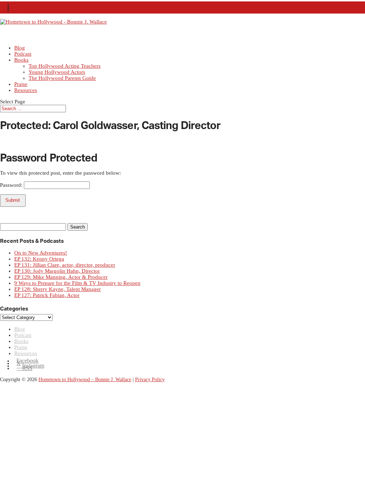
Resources (25, 90)
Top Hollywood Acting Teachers (65, 66)
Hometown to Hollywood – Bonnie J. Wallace (84, 379)
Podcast (22, 335)
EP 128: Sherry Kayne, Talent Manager (57, 289)
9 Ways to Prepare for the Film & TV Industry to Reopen (77, 283)
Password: (12, 185)
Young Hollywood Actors (57, 72)
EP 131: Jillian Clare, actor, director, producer (64, 265)
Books (21, 60)
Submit (12, 200)
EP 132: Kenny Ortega (39, 259)
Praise (20, 347)
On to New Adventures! (40, 253)
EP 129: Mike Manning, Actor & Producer (61, 277)
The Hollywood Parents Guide (62, 78)
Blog (19, 329)
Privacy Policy (149, 379)
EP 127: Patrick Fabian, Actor (46, 295)
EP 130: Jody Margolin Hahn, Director (57, 271)
